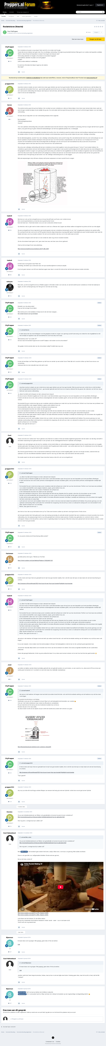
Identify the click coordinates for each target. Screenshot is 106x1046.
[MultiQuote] (19, 72)
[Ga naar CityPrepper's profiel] (5, 32)
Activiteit (11, 12)
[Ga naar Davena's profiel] (10, 817)
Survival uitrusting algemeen (25, 33)
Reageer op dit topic (95, 39)
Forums (3, 16)
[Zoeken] (103, 12)
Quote (23, 72)
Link (19, 944)
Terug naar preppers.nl (23, 12)
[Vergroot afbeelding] (42, 183)
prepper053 (9, 84)
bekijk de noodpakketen (33, 77)
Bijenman (9, 937)
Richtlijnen (11, 16)
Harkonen (9, 553)
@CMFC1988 (22, 992)
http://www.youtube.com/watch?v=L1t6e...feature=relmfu (33, 915)
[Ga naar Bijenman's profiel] (10, 943)
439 (10, 568)
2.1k (10, 826)
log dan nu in (49, 1012)
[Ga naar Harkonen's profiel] (10, 559)
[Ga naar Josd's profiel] (10, 670)
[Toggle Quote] (20, 330)
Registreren (100, 5)
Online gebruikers (26, 16)
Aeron (9, 105)
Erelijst (36, 16)
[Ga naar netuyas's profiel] (10, 287)
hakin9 (9, 216)
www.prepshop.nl (92, 77)
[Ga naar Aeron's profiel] (10, 111)
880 (10, 230)
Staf (18, 16)
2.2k (10, 98)
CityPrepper (14, 31)
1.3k (10, 296)
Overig (4, 12)
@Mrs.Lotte (24, 851)
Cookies (58, 1041)
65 (10, 679)
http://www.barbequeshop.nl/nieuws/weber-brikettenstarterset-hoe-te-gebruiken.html (41, 817)
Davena (9, 812)
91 (10, 119)
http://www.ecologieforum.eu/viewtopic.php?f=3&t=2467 (33, 248)
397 (10, 951)
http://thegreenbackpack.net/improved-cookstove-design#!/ (34, 747)
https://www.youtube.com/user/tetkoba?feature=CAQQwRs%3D (35, 560)
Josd (9, 665)
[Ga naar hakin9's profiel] (10, 221)
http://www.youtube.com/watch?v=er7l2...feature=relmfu (33, 913)
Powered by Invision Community (53, 1043)
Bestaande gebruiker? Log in (85, 5)
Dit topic (97, 12)
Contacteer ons (50, 1041)
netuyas (10, 281)
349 (10, 61)
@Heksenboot (22, 994)
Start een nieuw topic (77, 39)
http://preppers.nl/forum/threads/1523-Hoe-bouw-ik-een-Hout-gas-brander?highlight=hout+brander (45, 583)
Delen (89, 32)
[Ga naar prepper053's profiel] (10, 89)
